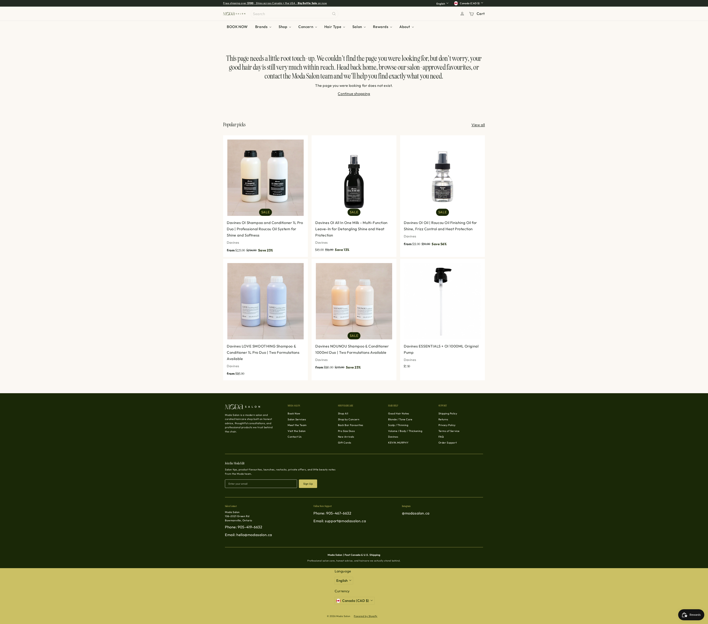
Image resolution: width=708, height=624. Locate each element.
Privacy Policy (447, 425)
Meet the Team (297, 425)
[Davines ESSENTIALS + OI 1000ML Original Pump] (442, 315)
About (405, 26)
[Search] (333, 13)
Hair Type (333, 26)
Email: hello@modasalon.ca (248, 534)
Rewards (381, 26)
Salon (357, 26)
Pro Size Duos (346, 431)
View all (478, 124)
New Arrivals (346, 436)
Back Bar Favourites (350, 425)
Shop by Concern (349, 419)
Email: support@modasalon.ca (339, 521)
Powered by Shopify (365, 616)
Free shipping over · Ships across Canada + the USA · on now (275, 3)
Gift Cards (344, 442)
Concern (306, 26)
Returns (443, 419)
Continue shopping (354, 93)
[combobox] (294, 13)
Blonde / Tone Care (400, 419)
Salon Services (297, 419)
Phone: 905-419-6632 (243, 527)
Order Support (447, 442)
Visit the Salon (297, 431)
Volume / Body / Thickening (405, 431)
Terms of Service (449, 431)
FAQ (441, 436)
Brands (261, 26)
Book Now (294, 413)
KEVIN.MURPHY (398, 442)
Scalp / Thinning (398, 425)
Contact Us (295, 436)
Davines (393, 436)
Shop (283, 26)
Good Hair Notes (398, 413)
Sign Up (308, 483)
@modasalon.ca (416, 513)
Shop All (343, 413)
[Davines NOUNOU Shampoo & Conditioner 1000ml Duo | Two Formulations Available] (354, 316)
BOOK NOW (237, 26)
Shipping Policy (447, 413)
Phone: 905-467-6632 (332, 513)
